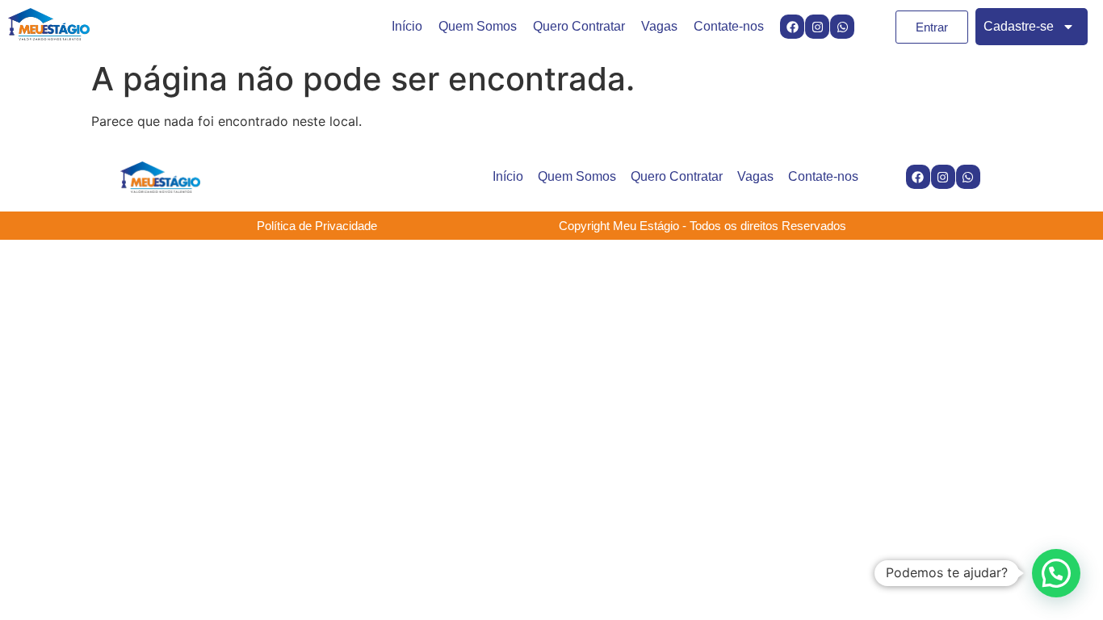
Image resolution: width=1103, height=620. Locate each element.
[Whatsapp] (842, 27)
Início (407, 26)
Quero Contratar (579, 26)
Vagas (659, 26)
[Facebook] (792, 27)
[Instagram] (817, 27)
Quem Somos (477, 26)
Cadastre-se (1018, 26)
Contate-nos (729, 26)
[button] (1056, 573)
